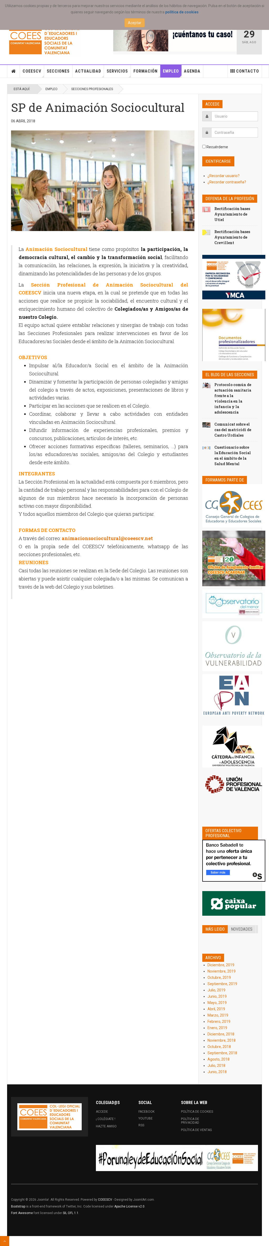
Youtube (145, 1118)
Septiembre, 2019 (222, 984)
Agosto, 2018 (219, 1059)
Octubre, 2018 (219, 1047)
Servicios (117, 71)
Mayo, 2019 (217, 1003)
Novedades (241, 929)
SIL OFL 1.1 (71, 1213)
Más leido (215, 929)
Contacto (247, 71)
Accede (102, 1111)
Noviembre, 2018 (222, 1040)
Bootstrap (18, 1206)
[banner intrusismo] (175, 38)
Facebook (146, 1111)
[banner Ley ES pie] (177, 1158)
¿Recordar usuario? (224, 176)
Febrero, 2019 (219, 1021)
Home (13, 71)
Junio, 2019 (217, 996)
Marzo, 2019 (218, 1015)
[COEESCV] (44, 40)
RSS (141, 1125)
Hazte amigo (106, 1126)
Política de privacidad (190, 1120)
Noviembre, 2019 (222, 971)
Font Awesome (22, 1213)
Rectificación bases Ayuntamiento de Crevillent (232, 237)
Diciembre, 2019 (221, 965)
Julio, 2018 (216, 1065)
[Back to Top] (4, 1241)
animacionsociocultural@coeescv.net (107, 538)
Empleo (171, 71)
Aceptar (134, 23)
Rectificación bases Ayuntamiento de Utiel (232, 214)
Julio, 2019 (216, 990)
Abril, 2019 (216, 1009)
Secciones (58, 71)
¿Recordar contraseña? (227, 182)
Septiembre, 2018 (222, 1053)
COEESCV (32, 71)
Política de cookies (197, 1111)
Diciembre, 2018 (221, 1034)
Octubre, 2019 (219, 977)
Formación (145, 71)
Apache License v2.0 (129, 1206)
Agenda (192, 71)
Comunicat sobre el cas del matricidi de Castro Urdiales (232, 430)
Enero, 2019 (217, 1028)
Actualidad (88, 71)
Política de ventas (196, 1130)
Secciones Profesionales (92, 89)
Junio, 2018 (217, 1072)
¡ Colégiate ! (105, 1119)
